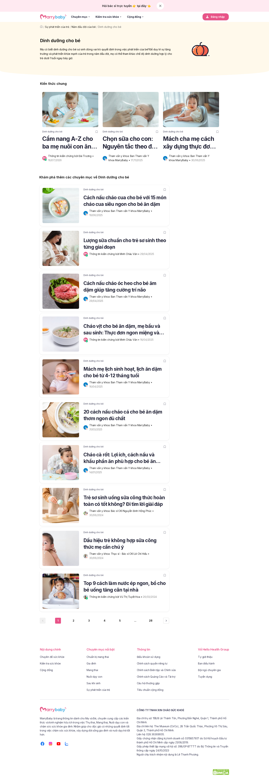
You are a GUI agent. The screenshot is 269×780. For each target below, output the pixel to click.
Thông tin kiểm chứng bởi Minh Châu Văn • (114, 253)
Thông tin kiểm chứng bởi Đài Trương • (71, 156)
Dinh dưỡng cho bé (109, 26)
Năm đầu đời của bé (84, 26)
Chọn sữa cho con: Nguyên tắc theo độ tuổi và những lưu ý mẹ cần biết (129, 142)
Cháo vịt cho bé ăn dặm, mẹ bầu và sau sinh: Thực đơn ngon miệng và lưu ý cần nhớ (121, 330)
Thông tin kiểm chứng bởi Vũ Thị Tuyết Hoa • (116, 596)
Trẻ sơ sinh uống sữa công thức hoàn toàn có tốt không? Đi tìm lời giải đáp (124, 501)
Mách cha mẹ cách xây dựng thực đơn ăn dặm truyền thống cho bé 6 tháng (188, 142)
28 (150, 620)
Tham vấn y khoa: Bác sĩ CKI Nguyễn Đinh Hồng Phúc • (121, 510)
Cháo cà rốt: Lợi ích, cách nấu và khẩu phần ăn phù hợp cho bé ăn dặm (119, 458)
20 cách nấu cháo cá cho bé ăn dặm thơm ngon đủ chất (122, 415)
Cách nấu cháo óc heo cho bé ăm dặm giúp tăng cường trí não (119, 286)
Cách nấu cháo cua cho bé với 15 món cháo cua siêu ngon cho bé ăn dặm (124, 201)
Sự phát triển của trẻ (57, 26)
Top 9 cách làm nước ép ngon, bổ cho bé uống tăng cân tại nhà (124, 586)
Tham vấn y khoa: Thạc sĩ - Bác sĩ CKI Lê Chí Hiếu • (119, 553)
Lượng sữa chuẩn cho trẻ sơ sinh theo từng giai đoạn (124, 244)
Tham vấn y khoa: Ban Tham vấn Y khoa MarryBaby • (121, 210)
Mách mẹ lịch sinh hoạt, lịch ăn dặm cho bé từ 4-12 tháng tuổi (122, 372)
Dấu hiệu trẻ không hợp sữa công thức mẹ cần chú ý (119, 544)
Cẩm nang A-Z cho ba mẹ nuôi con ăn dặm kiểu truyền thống (67, 142)
